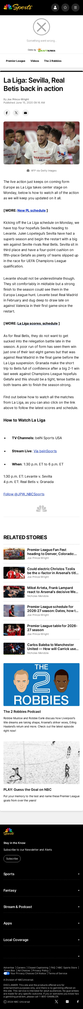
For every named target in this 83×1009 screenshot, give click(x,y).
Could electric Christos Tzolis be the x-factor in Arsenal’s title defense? (52, 571)
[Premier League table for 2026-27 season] (14, 630)
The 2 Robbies (52, 60)
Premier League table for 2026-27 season (52, 628)
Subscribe (12, 858)
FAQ (53, 967)
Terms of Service (57, 973)
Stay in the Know (14, 842)
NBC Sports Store (67, 967)
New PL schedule (31, 210)
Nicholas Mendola (37, 595)
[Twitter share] (16, 112)
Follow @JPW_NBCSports (23, 494)
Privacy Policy (41, 970)
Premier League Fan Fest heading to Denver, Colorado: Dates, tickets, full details (50, 552)
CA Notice (40, 973)
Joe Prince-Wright (18, 99)
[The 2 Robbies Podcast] (41, 684)
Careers (21, 967)
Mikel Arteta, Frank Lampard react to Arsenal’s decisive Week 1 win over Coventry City (53, 590)
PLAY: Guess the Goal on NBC (27, 790)
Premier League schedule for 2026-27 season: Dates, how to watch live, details (52, 609)
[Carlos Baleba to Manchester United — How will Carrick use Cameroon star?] (14, 649)
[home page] (17, 7)
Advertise (8, 967)
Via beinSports (45, 451)
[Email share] (25, 112)
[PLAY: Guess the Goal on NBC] (41, 762)
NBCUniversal (25, 979)
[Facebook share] (6, 112)
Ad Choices (24, 970)
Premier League (15, 60)
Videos (34, 60)
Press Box (9, 970)
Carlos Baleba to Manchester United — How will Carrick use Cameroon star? (51, 647)
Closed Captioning (38, 967)
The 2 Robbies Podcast (22, 711)
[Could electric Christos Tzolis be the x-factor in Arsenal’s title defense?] (14, 573)
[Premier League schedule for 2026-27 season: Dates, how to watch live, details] (14, 611)
